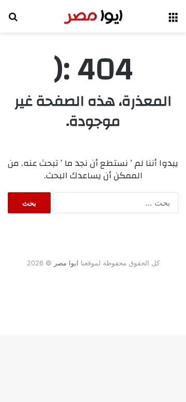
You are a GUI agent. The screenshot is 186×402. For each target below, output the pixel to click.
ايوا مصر (66, 263)
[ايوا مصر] (93, 16)
